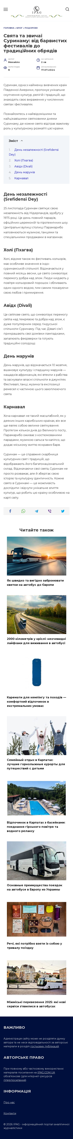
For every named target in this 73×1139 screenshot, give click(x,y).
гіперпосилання (14, 1080)
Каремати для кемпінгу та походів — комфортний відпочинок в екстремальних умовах (36, 701)
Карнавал (21, 178)
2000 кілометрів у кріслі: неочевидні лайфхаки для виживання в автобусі (36, 641)
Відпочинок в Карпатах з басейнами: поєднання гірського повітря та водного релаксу (36, 827)
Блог (19, 28)
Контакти (10, 1113)
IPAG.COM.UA (46, 1072)
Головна (9, 28)
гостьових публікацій (44, 1046)
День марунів (24, 172)
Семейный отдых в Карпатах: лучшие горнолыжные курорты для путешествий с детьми (36, 764)
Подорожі (31, 28)
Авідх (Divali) (23, 166)
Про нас (9, 1102)
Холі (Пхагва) (23, 160)
